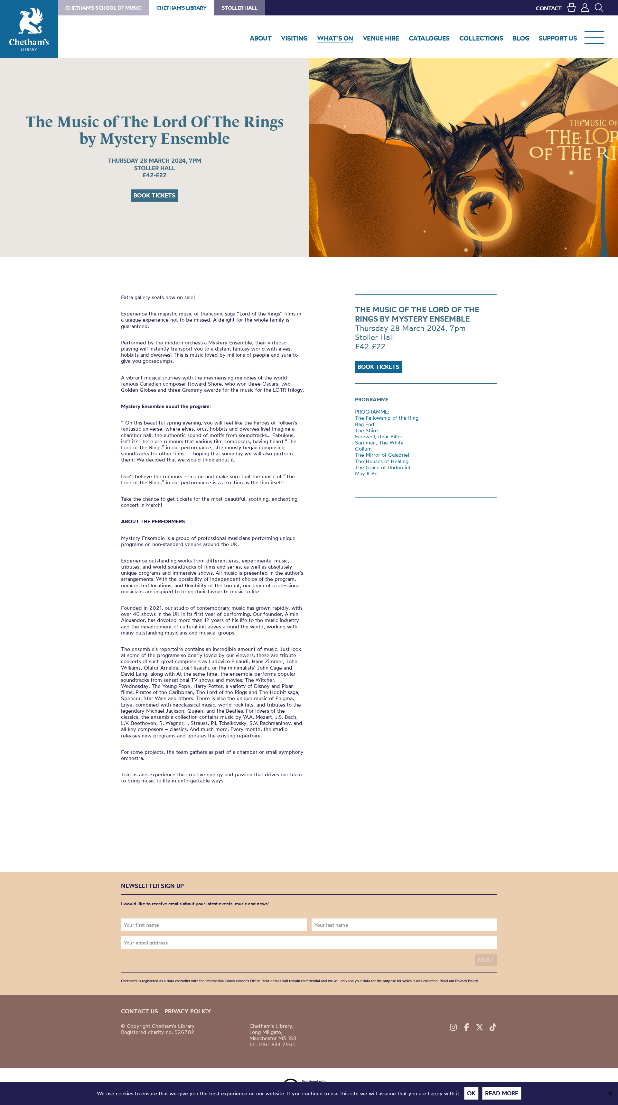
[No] (610, 1093)
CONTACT (549, 8)
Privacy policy (187, 1011)
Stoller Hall (239, 7)
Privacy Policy (466, 981)
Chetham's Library (29, 29)
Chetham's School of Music (103, 7)
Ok (471, 1093)
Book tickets (154, 195)
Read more (501, 1093)
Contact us (139, 1011)
